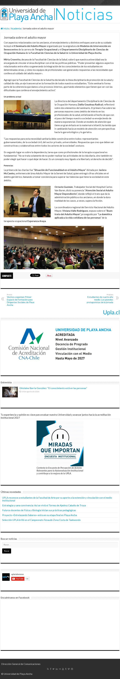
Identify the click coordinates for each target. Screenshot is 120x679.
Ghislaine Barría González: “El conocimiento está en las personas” (53, 388)
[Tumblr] (66, 669)
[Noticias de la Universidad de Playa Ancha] (60, 14)
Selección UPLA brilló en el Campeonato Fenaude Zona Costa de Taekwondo (41, 520)
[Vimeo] (68, 669)
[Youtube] (63, 669)
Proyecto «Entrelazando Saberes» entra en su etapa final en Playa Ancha (39, 515)
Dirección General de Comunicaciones (20, 664)
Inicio (6, 28)
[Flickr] (60, 669)
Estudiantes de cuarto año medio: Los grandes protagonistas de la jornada (100, 299)
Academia (16, 28)
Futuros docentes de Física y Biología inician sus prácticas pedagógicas (39, 510)
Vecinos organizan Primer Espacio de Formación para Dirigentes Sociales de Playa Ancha (20, 300)
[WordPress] (72, 669)
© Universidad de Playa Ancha (16, 673)
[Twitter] (53, 669)
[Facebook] (51, 669)
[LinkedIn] (56, 669)
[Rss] (48, 669)
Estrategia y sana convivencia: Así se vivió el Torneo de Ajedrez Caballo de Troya (44, 505)
